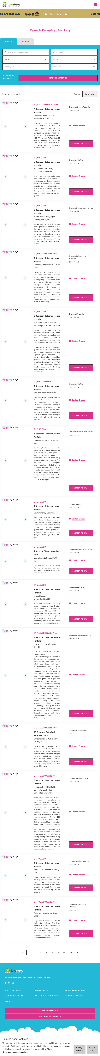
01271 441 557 (74, 733)
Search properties (58, 78)
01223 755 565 (74, 782)
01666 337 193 (74, 435)
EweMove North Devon (77, 730)
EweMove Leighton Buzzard (79, 861)
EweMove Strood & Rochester (79, 107)
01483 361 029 (74, 163)
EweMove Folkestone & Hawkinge (77, 257)
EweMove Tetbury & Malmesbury (81, 432)
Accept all (92, 1049)
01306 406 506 (74, 211)
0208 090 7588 (74, 639)
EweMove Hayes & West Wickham (81, 635)
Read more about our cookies (15, 1052)
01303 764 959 (74, 262)
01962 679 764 (74, 317)
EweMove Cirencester (77, 504)
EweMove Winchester (76, 314)
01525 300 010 (74, 864)
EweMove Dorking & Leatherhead (81, 208)
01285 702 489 (74, 508)
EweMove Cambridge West (78, 778)
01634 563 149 (74, 110)
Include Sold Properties (8, 77)
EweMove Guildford (76, 160)
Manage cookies (79, 1049)
